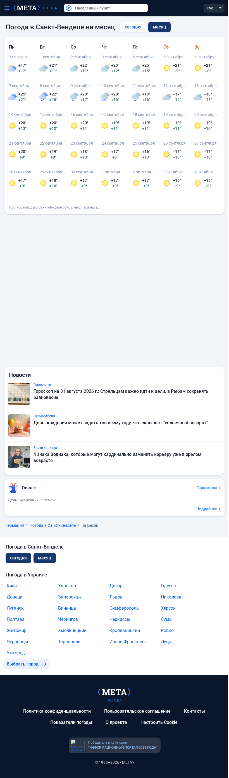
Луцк (166, 641)
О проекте (116, 722)
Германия (15, 525)
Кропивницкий (124, 630)
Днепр (116, 585)
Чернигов (68, 619)
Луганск (15, 608)
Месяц (44, 558)
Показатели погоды (71, 722)
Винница (67, 608)
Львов (116, 597)
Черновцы (17, 641)
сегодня (133, 27)
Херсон (168, 608)
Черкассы (119, 619)
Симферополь (124, 608)
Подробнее (206, 509)
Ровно (167, 630)
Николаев (171, 597)
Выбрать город (23, 664)
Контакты (194, 711)
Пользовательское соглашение (137, 711)
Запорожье (70, 597)
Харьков (67, 585)
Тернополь (69, 641)
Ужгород (16, 652)
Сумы (167, 619)
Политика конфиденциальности (57, 711)
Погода (49, 8)
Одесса (168, 585)
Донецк (14, 597)
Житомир (17, 630)
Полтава (16, 619)
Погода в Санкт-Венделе (53, 525)
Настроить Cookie (159, 722)
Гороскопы (207, 487)
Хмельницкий (72, 630)
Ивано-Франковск (128, 641)
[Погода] (114, 691)
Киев (12, 585)
